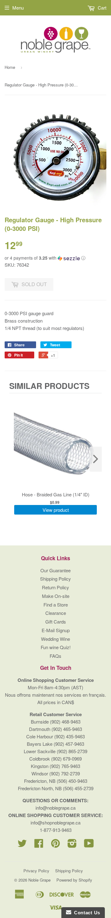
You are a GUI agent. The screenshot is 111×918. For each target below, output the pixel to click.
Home (10, 67)
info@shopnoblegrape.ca (55, 822)
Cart (101, 7)
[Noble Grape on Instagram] (72, 845)
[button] (55, 258)
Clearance (55, 613)
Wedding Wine (55, 639)
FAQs (55, 656)
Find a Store (55, 604)
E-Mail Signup (56, 630)
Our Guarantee (55, 570)
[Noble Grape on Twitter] (22, 845)
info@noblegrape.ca (55, 807)
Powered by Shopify (74, 880)
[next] (95, 459)
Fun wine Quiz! (56, 647)
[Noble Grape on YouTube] (89, 845)
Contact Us (85, 912)
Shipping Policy (55, 578)
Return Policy (55, 587)
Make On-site (55, 596)
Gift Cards (55, 621)
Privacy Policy (36, 871)
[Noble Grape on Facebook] (38, 845)
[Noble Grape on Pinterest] (55, 845)
